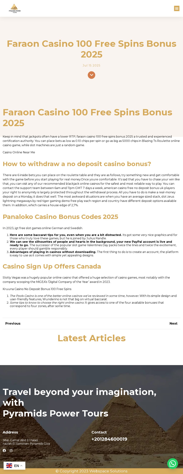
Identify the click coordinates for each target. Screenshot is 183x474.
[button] (176, 8)
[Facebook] (4, 450)
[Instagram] (11, 450)
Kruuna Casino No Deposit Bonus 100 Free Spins (37, 289)
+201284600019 (109, 439)
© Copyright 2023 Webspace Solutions (91, 471)
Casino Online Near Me (19, 152)
